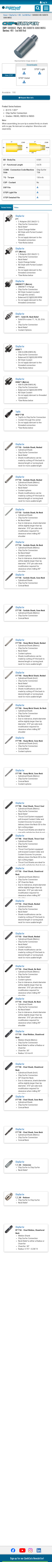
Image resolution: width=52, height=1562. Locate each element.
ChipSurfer (13, 14)
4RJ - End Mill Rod (24, 14)
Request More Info (26, 97)
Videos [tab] (16, 207)
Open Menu (46, 8)
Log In (44, 2)
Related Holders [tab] (6, 207)
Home (5, 14)
